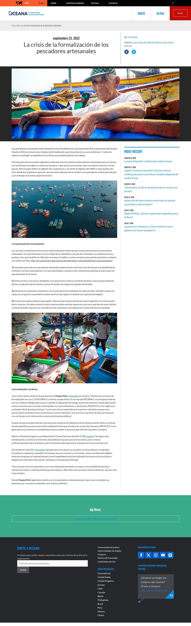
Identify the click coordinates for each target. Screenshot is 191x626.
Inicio (13, 25)
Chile (100, 588)
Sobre (53, 3)
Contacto (113, 3)
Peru (100, 607)
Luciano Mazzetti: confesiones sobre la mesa (148, 161)
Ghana (101, 615)
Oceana (132, 37)
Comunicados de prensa (108, 547)
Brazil (100, 603)
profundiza (73, 396)
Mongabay (40, 449)
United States (104, 577)
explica (90, 436)
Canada (101, 592)
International (104, 573)
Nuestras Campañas (75, 3)
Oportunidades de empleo (109, 551)
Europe (101, 584)
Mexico (101, 611)
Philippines (103, 600)
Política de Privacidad (107, 558)
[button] (126, 52)
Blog (18, 25)
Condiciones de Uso (106, 561)
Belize (100, 596)
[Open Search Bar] (173, 3)
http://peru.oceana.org (154, 590)
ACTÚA (160, 13)
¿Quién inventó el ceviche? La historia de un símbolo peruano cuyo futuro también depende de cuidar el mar (151, 174)
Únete (141, 13)
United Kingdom (106, 581)
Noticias (95, 3)
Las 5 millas (140, 42)
